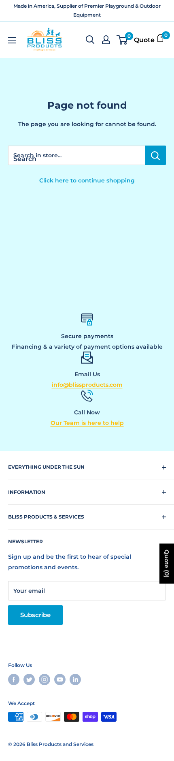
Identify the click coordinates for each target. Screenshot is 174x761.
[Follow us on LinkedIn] (75, 679)
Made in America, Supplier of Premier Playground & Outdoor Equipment (87, 10)
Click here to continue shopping (87, 180)
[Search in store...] (155, 155)
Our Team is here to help (87, 423)
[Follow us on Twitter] (29, 679)
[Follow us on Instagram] (44, 679)
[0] (122, 40)
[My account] (106, 39)
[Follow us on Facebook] (13, 679)
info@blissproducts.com (87, 384)
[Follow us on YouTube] (60, 679)
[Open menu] (12, 40)
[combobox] (76, 155)
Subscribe (35, 615)
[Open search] (90, 39)
